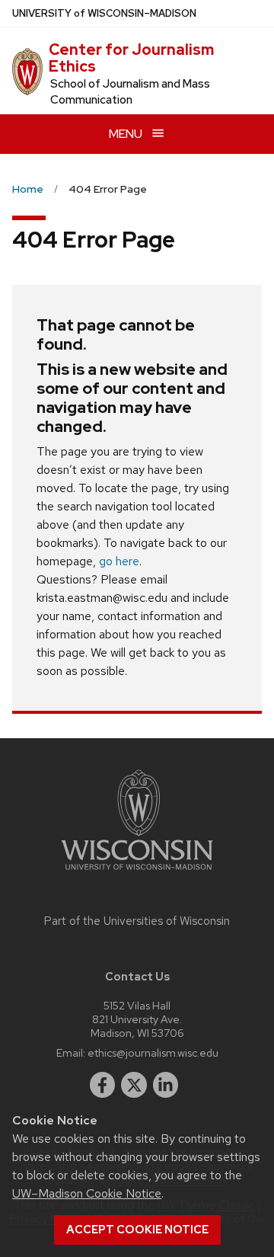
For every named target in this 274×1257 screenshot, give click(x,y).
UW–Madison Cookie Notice (86, 1193)
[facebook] (103, 1085)
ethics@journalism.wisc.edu (153, 1052)
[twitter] (134, 1085)
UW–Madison (104, 13)
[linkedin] (166, 1085)
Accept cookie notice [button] (137, 1229)
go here (119, 561)
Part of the (137, 921)
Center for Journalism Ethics (131, 58)
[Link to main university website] (137, 873)
